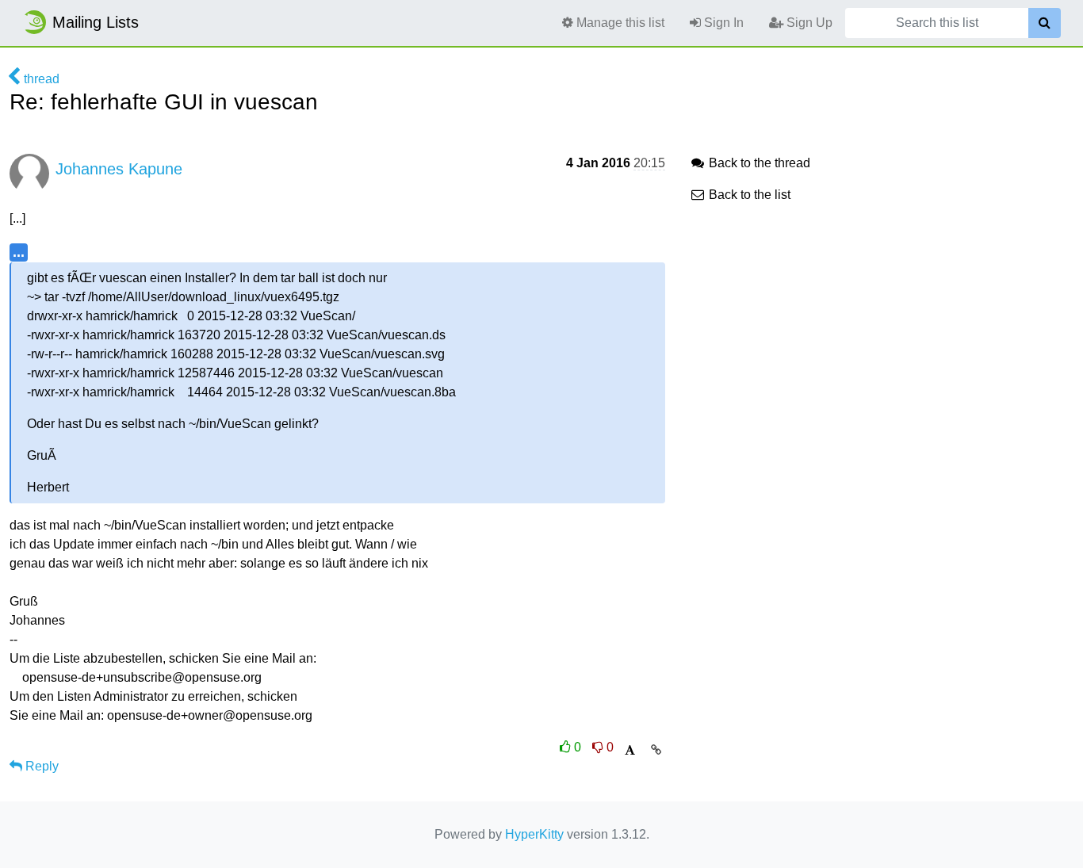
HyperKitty (534, 834)
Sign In (722, 22)
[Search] (1044, 23)
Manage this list (618, 22)
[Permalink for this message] (656, 750)
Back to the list (748, 194)
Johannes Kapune (118, 169)
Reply (40, 766)
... (19, 251)
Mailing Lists (95, 22)
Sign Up (807, 22)
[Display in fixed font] (630, 750)
